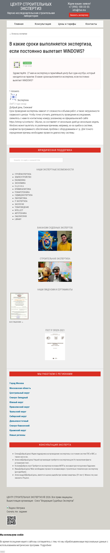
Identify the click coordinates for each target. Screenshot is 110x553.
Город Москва (17, 383)
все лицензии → (16, 322)
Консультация (43, 23)
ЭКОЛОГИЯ (19, 204)
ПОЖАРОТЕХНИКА (22, 192)
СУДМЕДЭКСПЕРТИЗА (23, 195)
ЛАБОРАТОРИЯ (21, 216)
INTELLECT (19, 210)
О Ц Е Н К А (19, 186)
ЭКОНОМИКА (20, 183)
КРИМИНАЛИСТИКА (23, 189)
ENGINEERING (20, 180)
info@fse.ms (79, 10)
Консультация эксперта (55, 444)
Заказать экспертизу (79, 15)
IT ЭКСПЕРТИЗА (21, 201)
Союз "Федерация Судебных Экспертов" (54, 500)
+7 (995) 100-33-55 (79, 6)
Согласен (2, 551)
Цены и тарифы (67, 23)
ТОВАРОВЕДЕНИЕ (22, 207)
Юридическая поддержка (55, 150)
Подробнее (45, 545)
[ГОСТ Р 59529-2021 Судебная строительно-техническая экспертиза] (55, 359)
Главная (18, 23)
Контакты (91, 23)
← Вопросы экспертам (18, 34)
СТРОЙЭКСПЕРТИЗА (23, 174)
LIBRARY (18, 219)
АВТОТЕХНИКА (21, 213)
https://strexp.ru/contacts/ (21, 121)
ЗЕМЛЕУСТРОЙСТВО (23, 177)
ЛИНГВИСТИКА (21, 198)
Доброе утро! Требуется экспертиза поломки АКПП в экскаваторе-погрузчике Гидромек (58, 466)
